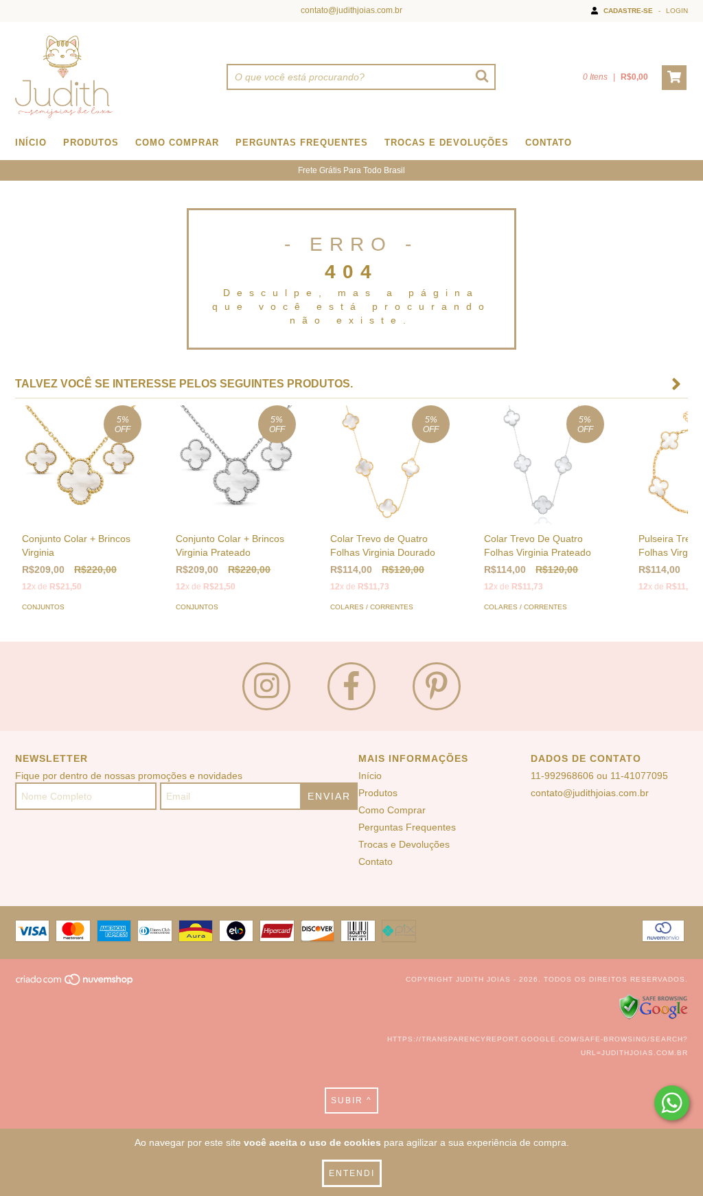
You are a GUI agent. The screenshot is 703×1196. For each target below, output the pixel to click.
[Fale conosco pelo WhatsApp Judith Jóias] (671, 1102)
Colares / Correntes (371, 607)
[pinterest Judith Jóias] (437, 686)
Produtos (91, 142)
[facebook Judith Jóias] (351, 686)
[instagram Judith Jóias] (266, 686)
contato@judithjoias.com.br (351, 10)
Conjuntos (43, 607)
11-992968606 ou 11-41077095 (599, 775)
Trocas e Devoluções (446, 142)
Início (31, 142)
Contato (548, 142)
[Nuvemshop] (75, 984)
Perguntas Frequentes (301, 142)
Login (677, 10)
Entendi (352, 1173)
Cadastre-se (628, 10)
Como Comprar (177, 142)
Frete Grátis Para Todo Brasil (351, 170)
